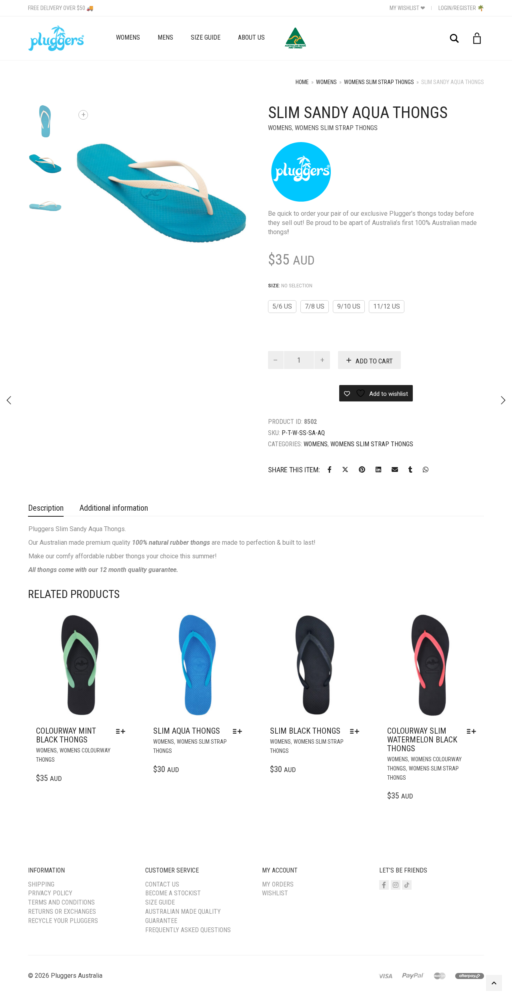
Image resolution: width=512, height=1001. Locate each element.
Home (302, 82)
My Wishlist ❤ (407, 8)
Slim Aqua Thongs (186, 731)
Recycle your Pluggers (63, 921)
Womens (128, 37)
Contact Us (162, 884)
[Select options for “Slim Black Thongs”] (356, 731)
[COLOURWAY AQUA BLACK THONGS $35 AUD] (503, 400)
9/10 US (348, 306)
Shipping (41, 884)
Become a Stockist (173, 893)
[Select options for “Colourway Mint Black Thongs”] (122, 731)
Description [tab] (46, 508)
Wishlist (275, 893)
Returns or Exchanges (62, 911)
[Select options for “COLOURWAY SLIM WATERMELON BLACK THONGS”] (473, 731)
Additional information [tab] (114, 508)
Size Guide (205, 37)
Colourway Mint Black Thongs (66, 735)
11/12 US (386, 306)
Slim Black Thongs (305, 731)
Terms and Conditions (61, 902)
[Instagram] (395, 885)
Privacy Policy (50, 893)
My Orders (278, 884)
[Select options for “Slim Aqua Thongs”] (239, 731)
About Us (251, 37)
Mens (165, 37)
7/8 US (314, 306)
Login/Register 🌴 (461, 8)
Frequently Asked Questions (188, 930)
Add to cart (374, 361)
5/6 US (282, 306)
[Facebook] (384, 885)
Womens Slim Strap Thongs (379, 82)
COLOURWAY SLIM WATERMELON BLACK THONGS (422, 739)
